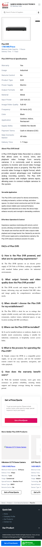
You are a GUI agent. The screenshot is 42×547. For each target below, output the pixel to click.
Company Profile (9, 516)
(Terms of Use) (36, 535)
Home (3, 503)
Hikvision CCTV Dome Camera (14, 462)
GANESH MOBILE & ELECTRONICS (22, 4)
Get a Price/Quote (11, 543)
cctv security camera (21, 503)
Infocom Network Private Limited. (25, 537)
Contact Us (8, 522)
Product (9, 503)
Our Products (8, 519)
